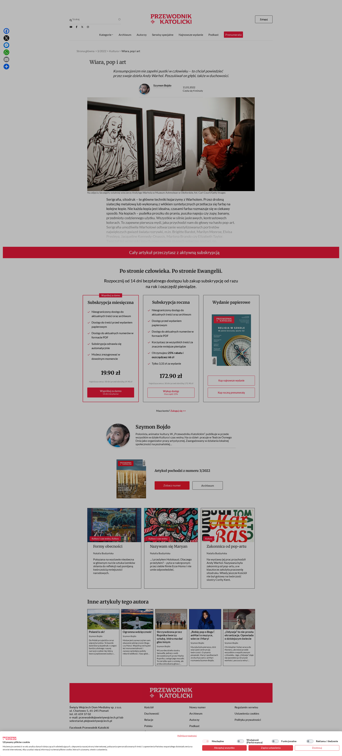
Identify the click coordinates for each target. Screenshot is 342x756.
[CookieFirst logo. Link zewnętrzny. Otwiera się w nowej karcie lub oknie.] (9, 738)
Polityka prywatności (187, 735)
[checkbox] (205, 741)
